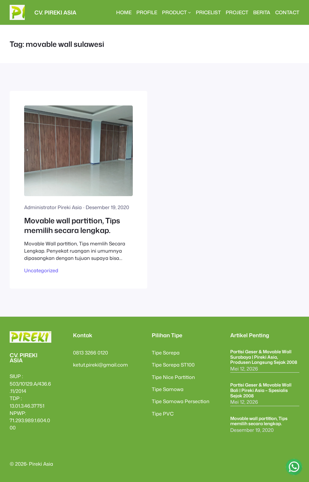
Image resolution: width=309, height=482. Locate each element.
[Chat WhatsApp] (294, 467)
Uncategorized (41, 270)
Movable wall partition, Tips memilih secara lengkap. (72, 225)
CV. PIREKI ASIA (55, 12)
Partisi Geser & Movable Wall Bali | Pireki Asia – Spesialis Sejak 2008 (260, 390)
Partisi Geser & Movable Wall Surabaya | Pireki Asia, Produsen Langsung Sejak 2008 (263, 357)
